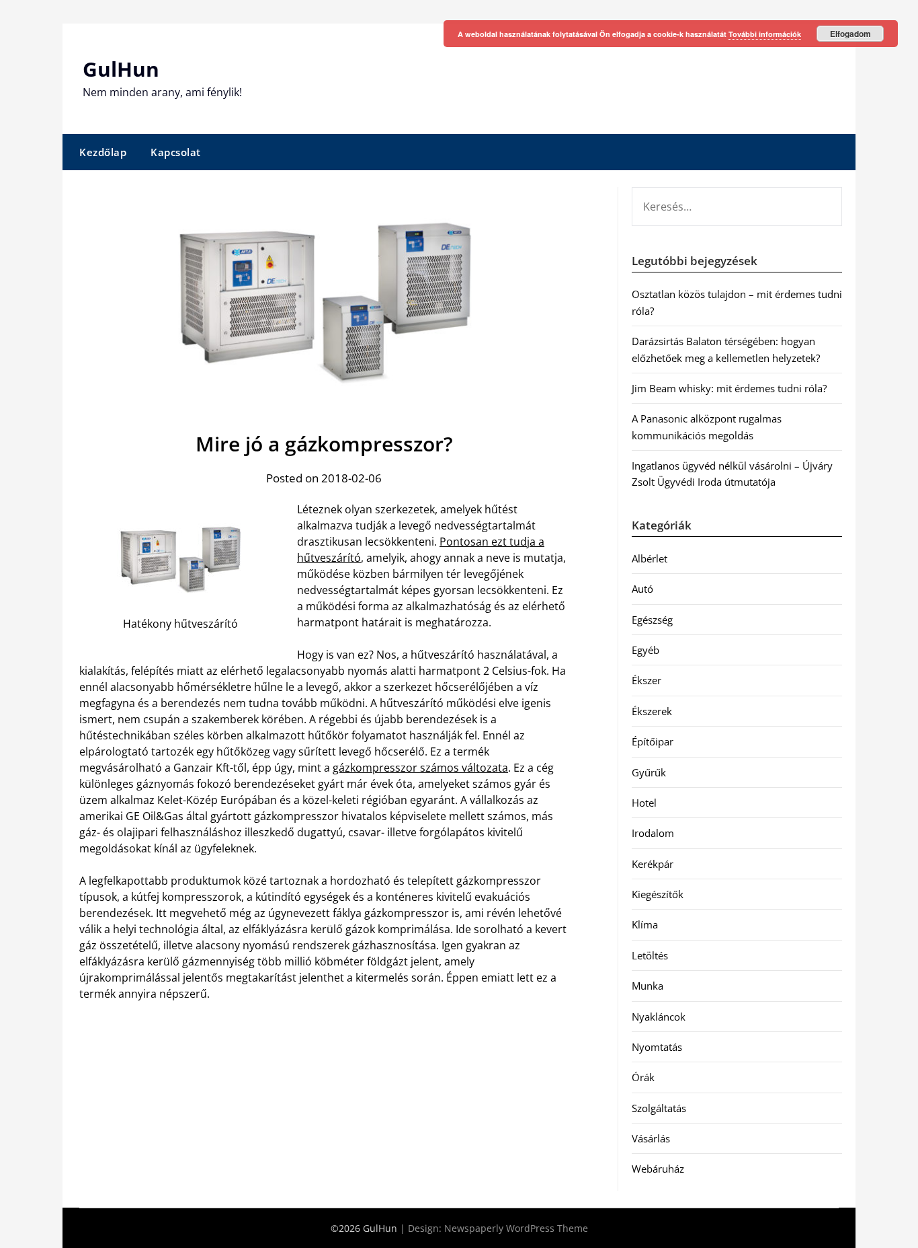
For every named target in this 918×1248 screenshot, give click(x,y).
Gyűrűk (649, 772)
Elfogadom (850, 34)
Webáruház (658, 1168)
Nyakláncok (658, 1016)
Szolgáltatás (659, 1108)
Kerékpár (652, 864)
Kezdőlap (102, 152)
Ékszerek (652, 711)
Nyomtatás (657, 1047)
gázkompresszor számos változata (420, 767)
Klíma (645, 924)
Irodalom (653, 833)
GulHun (121, 69)
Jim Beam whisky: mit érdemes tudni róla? (729, 388)
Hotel (644, 802)
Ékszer (646, 680)
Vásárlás (651, 1138)
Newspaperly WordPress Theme (516, 1228)
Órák (643, 1077)
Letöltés (650, 955)
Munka (647, 985)
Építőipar (652, 741)
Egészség (652, 619)
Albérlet (649, 558)
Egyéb (645, 650)
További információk (764, 34)
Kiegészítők (657, 894)
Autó (642, 588)
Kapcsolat (176, 152)
